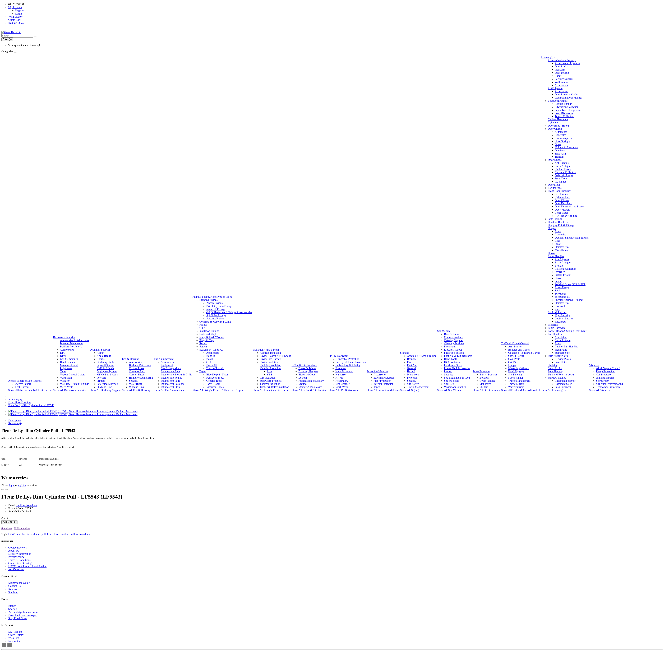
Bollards (484, 377)
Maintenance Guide (19, 582)
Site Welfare (443, 330)
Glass (558, 144)
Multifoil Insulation (270, 368)
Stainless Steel (562, 246)
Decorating (450, 346)
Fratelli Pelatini (563, 274)
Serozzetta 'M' (562, 296)
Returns (12, 589)
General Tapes (214, 380)
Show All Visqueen (599, 390)
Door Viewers (562, 209)
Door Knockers (563, 203)
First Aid (412, 365)
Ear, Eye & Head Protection (350, 362)
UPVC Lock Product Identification (27, 566)
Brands (12, 605)
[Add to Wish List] (2, 489)
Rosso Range (562, 287)
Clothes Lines (136, 368)
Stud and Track (105, 386)
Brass (558, 231)
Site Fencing (515, 374)
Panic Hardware (556, 327)
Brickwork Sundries (64, 337)
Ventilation (66, 377)
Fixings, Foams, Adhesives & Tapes (212, 296)
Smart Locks (555, 368)
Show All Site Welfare (449, 390)
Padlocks (553, 324)
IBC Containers (452, 362)
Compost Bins (137, 371)
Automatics (561, 131)
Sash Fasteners (563, 386)
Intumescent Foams (171, 377)
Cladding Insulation (270, 365)
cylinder (35, 534)
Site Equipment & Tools (457, 377)
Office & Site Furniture (304, 365)
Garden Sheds (136, 374)
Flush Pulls (561, 349)
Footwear (340, 368)
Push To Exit (562, 72)
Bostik (209, 358)
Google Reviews (17, 547)
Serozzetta (560, 293)
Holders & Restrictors (566, 147)
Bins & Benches (488, 374)
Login (18, 13)
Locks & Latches (557, 312)
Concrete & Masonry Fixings (215, 321)
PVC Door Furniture (566, 215)
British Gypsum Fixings (219, 306)
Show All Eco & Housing (136, 390)
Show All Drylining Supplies (105, 390)
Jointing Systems (605, 377)
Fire (409, 362)
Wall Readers (562, 82)
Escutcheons (554, 187)
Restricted (560, 321)
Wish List (13, 637)
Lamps (512, 365)
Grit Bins (513, 362)
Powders (101, 377)
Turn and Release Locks (561, 374)
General (411, 368)
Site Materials (451, 380)
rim (28, 534)
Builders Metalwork (71, 346)
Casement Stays (563, 383)
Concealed (560, 134)
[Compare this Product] (6, 489)
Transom (559, 156)
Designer (560, 271)
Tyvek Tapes (213, 383)
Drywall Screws (105, 365)
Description (14, 420)
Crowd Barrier (516, 355)
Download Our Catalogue (22, 615)
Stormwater (602, 380)
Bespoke (412, 358)
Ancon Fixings (214, 302)
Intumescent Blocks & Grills (176, 374)
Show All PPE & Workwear (344, 390)
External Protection (384, 377)
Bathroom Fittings (558, 100)
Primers (101, 380)
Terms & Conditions (19, 560)
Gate (557, 240)
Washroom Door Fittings (568, 97)
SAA (557, 290)
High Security (562, 315)
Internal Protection (384, 383)
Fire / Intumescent (163, 358)
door (56, 534)
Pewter (558, 281)
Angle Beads (104, 355)
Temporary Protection (608, 386)
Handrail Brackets (558, 222)
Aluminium (561, 337)
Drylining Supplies (100, 349)
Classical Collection (565, 172)
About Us (13, 550)
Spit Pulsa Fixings (216, 315)
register (22, 485)
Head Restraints (68, 362)
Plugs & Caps (206, 340)
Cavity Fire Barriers (270, 358)
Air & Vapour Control (608, 368)
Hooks (551, 253)
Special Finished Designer (569, 299)
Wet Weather (342, 383)
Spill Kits (449, 383)
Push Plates (561, 362)
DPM (63, 355)
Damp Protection (605, 371)
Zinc (557, 309)
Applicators (212, 352)
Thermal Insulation (270, 383)
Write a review (22, 528)
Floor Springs (562, 141)
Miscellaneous (562, 250)
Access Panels (23, 383)
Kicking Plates (563, 358)
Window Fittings (557, 377)
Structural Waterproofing (609, 383)
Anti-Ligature (562, 162)
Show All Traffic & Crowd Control (520, 390)
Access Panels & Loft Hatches (25, 380)
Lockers (302, 377)
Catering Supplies (453, 340)
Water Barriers (516, 386)
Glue (202, 327)
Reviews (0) (15, 423)
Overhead (560, 150)
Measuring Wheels (518, 368)
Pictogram (412, 377)
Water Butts (135, 383)
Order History (16, 634)
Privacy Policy (16, 556)
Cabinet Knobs (563, 169)
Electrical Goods (307, 374)
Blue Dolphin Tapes (217, 374)
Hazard (411, 371)
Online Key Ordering (20, 563)
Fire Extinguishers (171, 368)
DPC (63, 352)
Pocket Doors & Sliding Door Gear (567, 330)
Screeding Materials (107, 383)
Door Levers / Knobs (566, 94)
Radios (448, 371)
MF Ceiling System (107, 374)
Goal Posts (514, 358)
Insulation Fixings (209, 330)
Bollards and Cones (519, 349)
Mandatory (413, 374)
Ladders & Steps (453, 365)
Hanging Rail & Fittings (561, 225)
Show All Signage (410, 390)
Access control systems (567, 63)
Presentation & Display (311, 380)
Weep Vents (66, 386)
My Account (15, 631)
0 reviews (6, 528)
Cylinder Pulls (562, 197)
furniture (64, 534)
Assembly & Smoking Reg (421, 355)
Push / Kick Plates (558, 355)
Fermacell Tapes (215, 377)
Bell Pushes (561, 194)
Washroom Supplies (455, 386)
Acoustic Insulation (270, 352)
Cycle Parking (487, 380)
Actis (269, 371)
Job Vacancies (16, 569)
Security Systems (564, 78)
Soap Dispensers (564, 113)
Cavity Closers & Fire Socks (275, 355)
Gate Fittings (555, 218)
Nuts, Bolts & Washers (211, 337)
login (12, 485)
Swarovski (560, 306)
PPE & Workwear (338, 355)
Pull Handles (555, 334)
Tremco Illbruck (215, 368)
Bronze (559, 265)
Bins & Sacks (451, 334)
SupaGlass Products (271, 380)
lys (23, 534)
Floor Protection (382, 380)
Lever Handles (556, 256)
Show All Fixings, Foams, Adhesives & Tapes (217, 390)
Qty (3, 518)
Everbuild (211, 365)
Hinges (552, 228)
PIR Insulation (267, 377)
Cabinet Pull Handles (566, 346)
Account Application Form (23, 612)
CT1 (208, 362)
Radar (558, 75)
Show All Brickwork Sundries (69, 390)
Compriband (67, 349)
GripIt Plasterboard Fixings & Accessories (229, 312)
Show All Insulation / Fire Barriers (271, 390)
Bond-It (210, 355)
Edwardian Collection (567, 106)
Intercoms (560, 69)
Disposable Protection (347, 358)
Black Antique (562, 166)
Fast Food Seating (454, 352)
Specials (12, 608)
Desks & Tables (307, 368)
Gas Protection (604, 374)
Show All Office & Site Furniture (310, 390)
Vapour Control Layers (72, 374)
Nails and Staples (208, 334)
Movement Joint (69, 365)
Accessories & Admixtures (74, 340)
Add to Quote (9, 522)
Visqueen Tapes (215, 386)
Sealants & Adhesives (211, 349)
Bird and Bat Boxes (140, 365)
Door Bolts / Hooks (558, 125)
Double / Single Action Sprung (571, 237)
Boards (100, 358)
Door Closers (555, 128)
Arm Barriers (515, 346)
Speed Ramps (515, 377)
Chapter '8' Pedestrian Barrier (524, 352)
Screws (203, 346)
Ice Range (560, 181)
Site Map (13, 592)
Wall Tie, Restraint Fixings (74, 383)
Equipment (167, 365)
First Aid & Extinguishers (458, 355)
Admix (100, 352)
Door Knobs (554, 159)
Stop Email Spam (17, 618)
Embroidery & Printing (348, 365)
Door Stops (554, 184)
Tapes (63, 371)
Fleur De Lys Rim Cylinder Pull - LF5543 (31, 405)
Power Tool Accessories (457, 368)
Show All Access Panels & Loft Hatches (30, 390)
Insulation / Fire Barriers (266, 349)
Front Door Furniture (559, 190)
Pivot (557, 243)
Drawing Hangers (308, 371)
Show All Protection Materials (383, 390)
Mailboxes (485, 383)
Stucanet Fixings (215, 318)
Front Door (561, 178)
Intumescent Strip (170, 386)
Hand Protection (344, 371)
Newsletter (14, 641)
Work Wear (341, 386)
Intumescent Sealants (172, 383)
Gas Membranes (69, 358)
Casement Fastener (565, 380)
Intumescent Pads (170, 380)
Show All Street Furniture (487, 390)
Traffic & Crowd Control (515, 343)
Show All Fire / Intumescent (169, 390)
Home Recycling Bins (141, 377)
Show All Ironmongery (553, 390)
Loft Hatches (22, 386)
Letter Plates (561, 212)
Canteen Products (453, 337)
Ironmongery (548, 57)
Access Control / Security (562, 60)
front (49, 534)
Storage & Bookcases (310, 386)
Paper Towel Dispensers (568, 110)
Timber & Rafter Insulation (274, 386)
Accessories (135, 362)
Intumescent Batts (170, 371)
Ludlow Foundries (26, 505)
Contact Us (14, 585)
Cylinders (553, 122)
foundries (84, 534)
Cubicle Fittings (563, 103)
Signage (404, 352)
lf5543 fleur (14, 534)
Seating (302, 383)
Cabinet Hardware (558, 119)
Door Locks (561, 66)
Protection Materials (377, 371)
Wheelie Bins (136, 386)
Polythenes (66, 368)
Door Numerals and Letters (569, 206)
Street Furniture (481, 371)
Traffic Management (418, 386)
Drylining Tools (105, 362)
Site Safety (413, 383)
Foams (203, 324)
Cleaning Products (454, 343)
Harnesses (341, 374)
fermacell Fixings (215, 309)
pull (44, 534)
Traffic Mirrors (516, 383)
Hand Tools (450, 358)
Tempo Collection (564, 116)
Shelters (483, 386)
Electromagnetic (563, 138)
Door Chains (562, 200)
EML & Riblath (105, 368)
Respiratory (341, 380)
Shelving (552, 365)
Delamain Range (564, 175)
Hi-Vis (339, 377)
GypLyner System (107, 371)
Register (19, 10)
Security (133, 380)
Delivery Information (19, 553)
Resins (203, 343)
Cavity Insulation (269, 362)
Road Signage (516, 371)
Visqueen (65, 380)
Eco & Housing (130, 358)
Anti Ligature (555, 88)
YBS (269, 374)
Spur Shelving (555, 371)
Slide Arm (560, 153)
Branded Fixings (208, 299)
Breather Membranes (71, 343)
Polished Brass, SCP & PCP (570, 284)
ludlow (74, 534)
